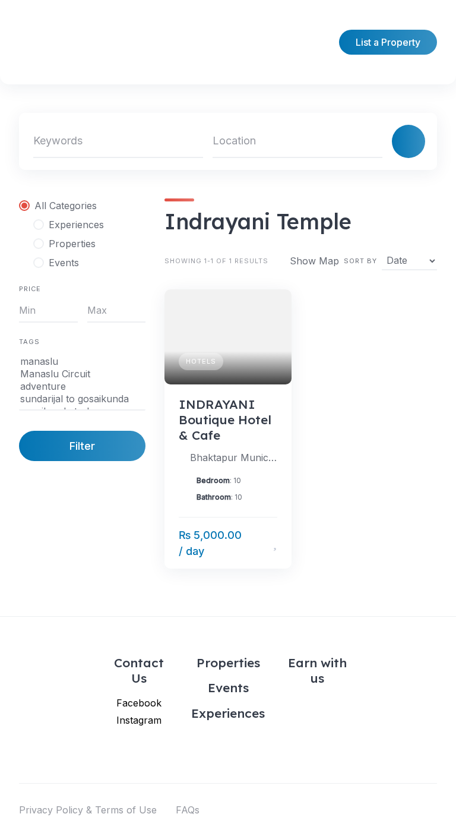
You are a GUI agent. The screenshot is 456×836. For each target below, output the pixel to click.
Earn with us (317, 670)
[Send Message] (257, 543)
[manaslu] (82, 361)
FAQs (188, 810)
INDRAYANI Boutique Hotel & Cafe (225, 419)
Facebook (139, 703)
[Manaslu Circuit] (82, 374)
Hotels (201, 361)
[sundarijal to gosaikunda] (82, 399)
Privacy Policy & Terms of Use (88, 810)
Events (228, 687)
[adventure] (82, 386)
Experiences (228, 713)
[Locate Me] (368, 141)
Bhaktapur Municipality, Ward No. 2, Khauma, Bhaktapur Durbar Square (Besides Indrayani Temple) (233, 457)
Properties (228, 662)
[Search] (408, 141)
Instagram (139, 720)
